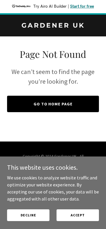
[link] (53, 26)
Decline (28, 215)
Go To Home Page (53, 104)
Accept (78, 215)
